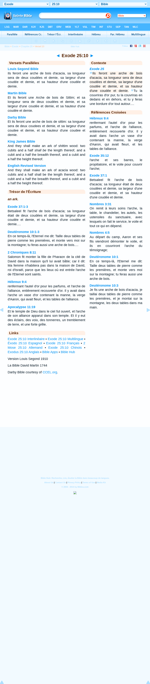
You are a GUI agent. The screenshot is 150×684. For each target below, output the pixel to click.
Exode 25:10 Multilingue (65, 339)
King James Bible (21, 141)
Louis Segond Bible (23, 69)
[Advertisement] (75, 404)
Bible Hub (68, 352)
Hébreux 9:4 (17, 282)
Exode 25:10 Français (62, 343)
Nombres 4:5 (100, 232)
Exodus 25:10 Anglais (23, 352)
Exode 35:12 (99, 155)
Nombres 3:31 (100, 204)
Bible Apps (50, 352)
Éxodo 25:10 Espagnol (25, 343)
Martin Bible (17, 93)
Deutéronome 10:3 (104, 285)
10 (91, 73)
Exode (15, 46)
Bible (7, 46)
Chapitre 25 (27, 46)
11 (132, 90)
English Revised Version (27, 166)
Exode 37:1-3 (18, 207)
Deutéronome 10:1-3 (23, 232)
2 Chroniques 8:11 (22, 252)
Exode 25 (97, 69)
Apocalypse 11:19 (21, 307)
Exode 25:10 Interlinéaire (26, 339)
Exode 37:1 (98, 175)
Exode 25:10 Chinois (65, 347)
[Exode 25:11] (145, 318)
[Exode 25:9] (4, 318)
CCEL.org (50, 372)
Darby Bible (17, 117)
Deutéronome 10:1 (104, 257)
